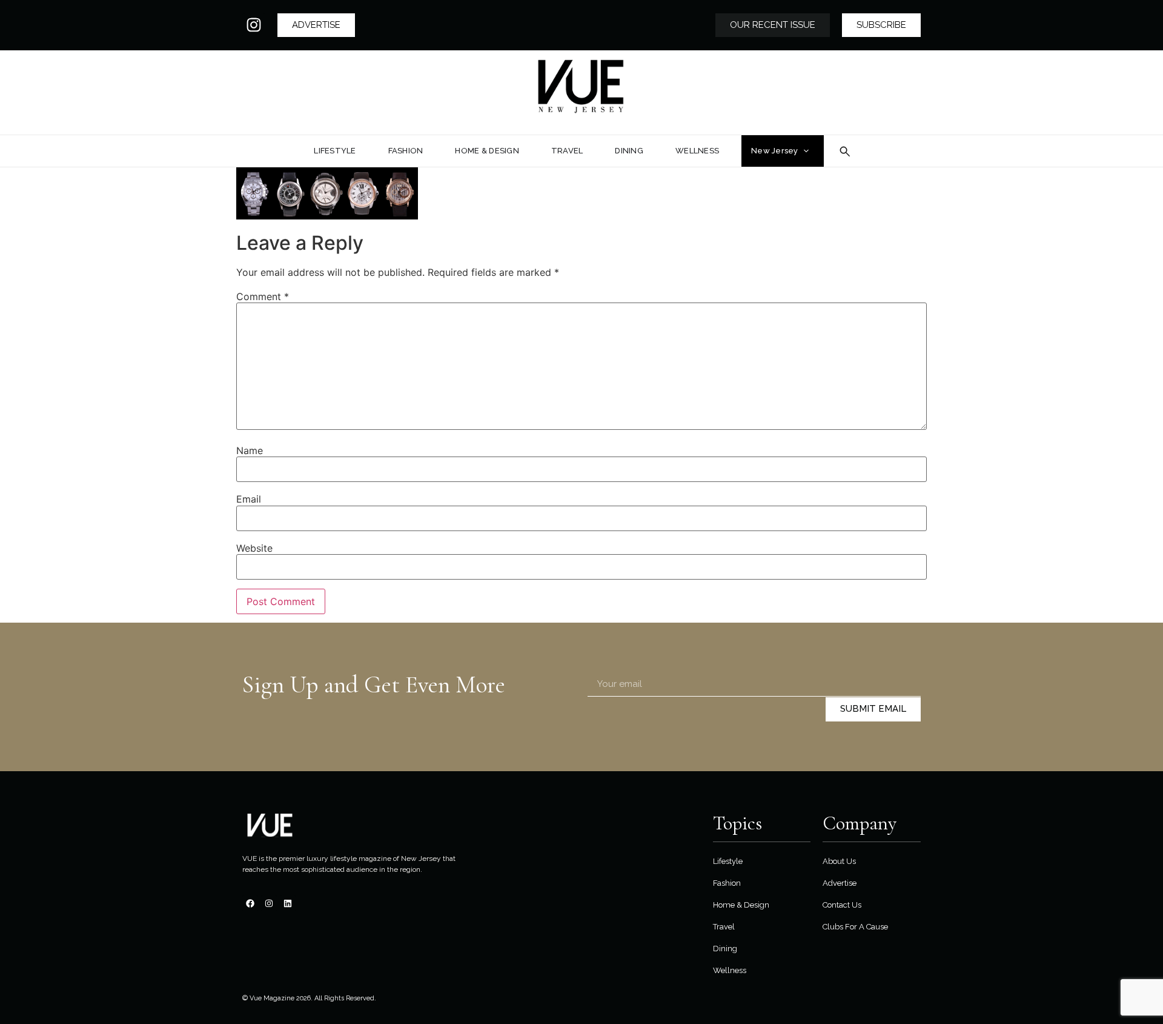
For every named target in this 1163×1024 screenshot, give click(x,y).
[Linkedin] (288, 903)
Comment (262, 296)
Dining (725, 948)
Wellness (729, 970)
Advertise (840, 883)
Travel (724, 926)
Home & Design (741, 904)
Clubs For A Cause (855, 926)
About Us (839, 861)
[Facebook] (250, 903)
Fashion (727, 883)
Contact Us (842, 904)
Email (248, 499)
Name (249, 450)
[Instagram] (253, 24)
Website (254, 548)
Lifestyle (728, 861)
